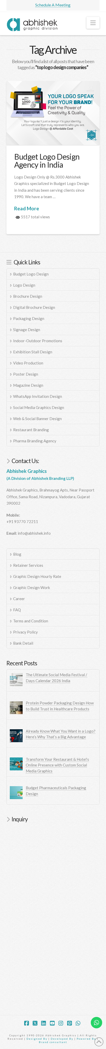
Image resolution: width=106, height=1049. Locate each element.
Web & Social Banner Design (37, 418)
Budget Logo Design (31, 274)
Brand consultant (53, 1042)
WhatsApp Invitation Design (37, 396)
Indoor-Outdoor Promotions (37, 340)
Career (19, 598)
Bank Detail (23, 643)
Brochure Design (27, 296)
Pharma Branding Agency (34, 440)
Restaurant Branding (31, 429)
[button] (93, 23)
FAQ (17, 609)
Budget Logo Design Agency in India (47, 160)
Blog (17, 554)
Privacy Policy (25, 632)
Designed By (37, 1038)
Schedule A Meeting (52, 4)
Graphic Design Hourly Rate (37, 576)
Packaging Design (28, 318)
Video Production (28, 363)
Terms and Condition (30, 621)
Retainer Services (28, 565)
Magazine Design (28, 385)
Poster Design (25, 374)
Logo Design (24, 285)
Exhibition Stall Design (32, 351)
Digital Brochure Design (34, 307)
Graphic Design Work (31, 587)
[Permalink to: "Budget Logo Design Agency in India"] (53, 113)
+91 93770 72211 (22, 521)
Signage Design (26, 329)
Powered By (86, 1038)
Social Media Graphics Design (38, 407)
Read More (26, 208)
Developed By (62, 1038)
